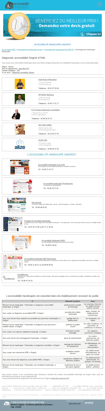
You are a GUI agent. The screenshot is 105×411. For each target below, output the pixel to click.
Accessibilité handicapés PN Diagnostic (58, 184)
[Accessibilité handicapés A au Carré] (19, 174)
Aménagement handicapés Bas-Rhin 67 (59, 50)
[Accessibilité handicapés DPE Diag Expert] (12, 268)
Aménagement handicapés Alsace (30, 50)
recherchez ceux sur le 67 (60, 378)
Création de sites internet (74, 402)
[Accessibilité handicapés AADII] (21, 249)
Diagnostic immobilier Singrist (23, 72)
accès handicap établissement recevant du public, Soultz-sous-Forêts (24, 386)
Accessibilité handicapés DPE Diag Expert (40, 259)
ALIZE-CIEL (42, 140)
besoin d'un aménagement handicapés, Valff (66, 388)
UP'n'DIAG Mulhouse (46, 95)
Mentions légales (17, 405)
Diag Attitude (36, 203)
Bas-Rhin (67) (24, 69)
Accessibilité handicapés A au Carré (51, 165)
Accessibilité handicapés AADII (53, 240)
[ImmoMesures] (9, 279)
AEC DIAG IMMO (45, 125)
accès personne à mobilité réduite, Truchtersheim (30, 388)
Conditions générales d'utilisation (39, 405)
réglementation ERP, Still (60, 386)
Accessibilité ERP (9, 50)
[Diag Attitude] (16, 212)
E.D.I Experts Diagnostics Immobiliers (46, 110)
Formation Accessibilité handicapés (37, 221)
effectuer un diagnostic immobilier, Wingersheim (60, 390)
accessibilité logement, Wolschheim (89, 390)
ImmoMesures (23, 274)
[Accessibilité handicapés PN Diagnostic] (22, 193)
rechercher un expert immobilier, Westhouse (28, 390)
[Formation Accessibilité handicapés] (12, 231)
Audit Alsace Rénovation (47, 80)
